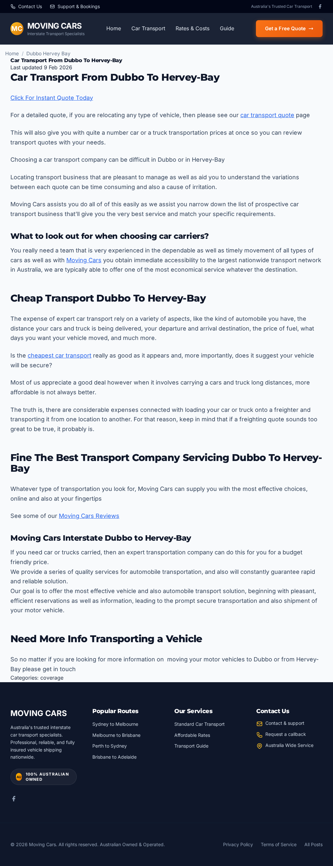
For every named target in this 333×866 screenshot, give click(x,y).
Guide (227, 28)
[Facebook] (320, 6)
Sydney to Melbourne (115, 724)
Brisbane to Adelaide (114, 757)
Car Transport (148, 28)
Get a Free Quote (285, 28)
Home (113, 28)
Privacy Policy (238, 844)
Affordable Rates (192, 735)
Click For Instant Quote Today (51, 97)
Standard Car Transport (199, 724)
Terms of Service (279, 844)
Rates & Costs (192, 28)
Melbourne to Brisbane (116, 735)
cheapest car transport (59, 355)
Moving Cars (83, 260)
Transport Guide (191, 746)
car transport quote (267, 115)
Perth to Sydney (109, 746)
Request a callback (285, 734)
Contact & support (284, 723)
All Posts (313, 844)
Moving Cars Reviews (89, 515)
